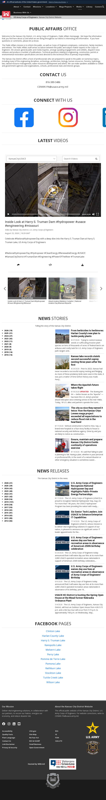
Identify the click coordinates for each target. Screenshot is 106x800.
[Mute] (93, 214)
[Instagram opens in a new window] (9, 723)
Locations (50, 7)
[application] (53, 190)
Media (79, 7)
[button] (58, 2)
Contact (27, 7)
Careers (98, 7)
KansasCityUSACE (17, 158)
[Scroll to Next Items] (101, 288)
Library (89, 7)
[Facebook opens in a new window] (3, 723)
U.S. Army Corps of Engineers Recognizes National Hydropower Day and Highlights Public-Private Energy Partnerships (86, 489)
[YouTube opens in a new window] (19, 723)
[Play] (8, 214)
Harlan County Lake (53, 635)
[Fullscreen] (97, 214)
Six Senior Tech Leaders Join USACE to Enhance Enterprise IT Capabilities (86, 514)
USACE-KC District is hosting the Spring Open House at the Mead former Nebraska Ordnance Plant (79, 598)
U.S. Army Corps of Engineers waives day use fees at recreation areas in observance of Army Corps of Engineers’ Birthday (87, 572)
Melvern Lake (53, 649)
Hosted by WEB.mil (36, 764)
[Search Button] (103, 7)
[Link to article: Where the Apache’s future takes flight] (62, 390)
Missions (37, 7)
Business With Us (22, 13)
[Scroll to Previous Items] (5, 288)
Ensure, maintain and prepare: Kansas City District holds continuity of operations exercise (87, 443)
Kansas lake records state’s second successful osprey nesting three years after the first (86, 360)
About (17, 7)
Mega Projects (65, 7)
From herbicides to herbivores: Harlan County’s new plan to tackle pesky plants (87, 333)
